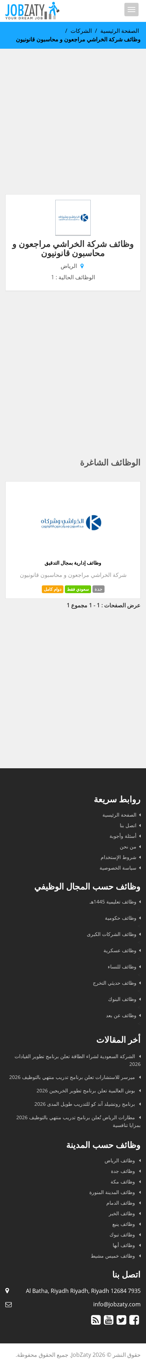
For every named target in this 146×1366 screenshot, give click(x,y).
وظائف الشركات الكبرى (111, 934)
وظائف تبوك (123, 1234)
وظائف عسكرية (119, 950)
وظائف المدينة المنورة (112, 1192)
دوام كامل (52, 589)
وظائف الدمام (121, 1202)
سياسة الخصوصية (118, 867)
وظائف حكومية (120, 917)
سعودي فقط (78, 589)
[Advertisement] (73, 121)
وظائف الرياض (120, 1160)
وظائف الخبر (122, 1213)
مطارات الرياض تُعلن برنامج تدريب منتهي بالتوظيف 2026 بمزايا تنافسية (78, 1121)
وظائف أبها (124, 1245)
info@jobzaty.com (117, 1304)
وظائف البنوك (122, 999)
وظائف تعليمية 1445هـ (113, 901)
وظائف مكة (123, 1181)
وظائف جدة (123, 1171)
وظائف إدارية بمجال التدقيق (73, 563)
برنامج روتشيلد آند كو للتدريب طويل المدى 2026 (85, 1103)
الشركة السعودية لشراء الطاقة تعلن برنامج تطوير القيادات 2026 (78, 1060)
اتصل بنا (128, 825)
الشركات (81, 31)
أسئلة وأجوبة (123, 836)
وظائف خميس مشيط (113, 1255)
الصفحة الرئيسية (119, 31)
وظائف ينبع (124, 1224)
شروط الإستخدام (118, 857)
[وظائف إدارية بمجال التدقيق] (70, 555)
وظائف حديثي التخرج (114, 982)
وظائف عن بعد (121, 1015)
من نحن (128, 846)
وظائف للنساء (122, 966)
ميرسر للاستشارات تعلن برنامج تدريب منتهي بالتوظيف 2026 (72, 1077)
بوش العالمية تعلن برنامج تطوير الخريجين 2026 (86, 1090)
